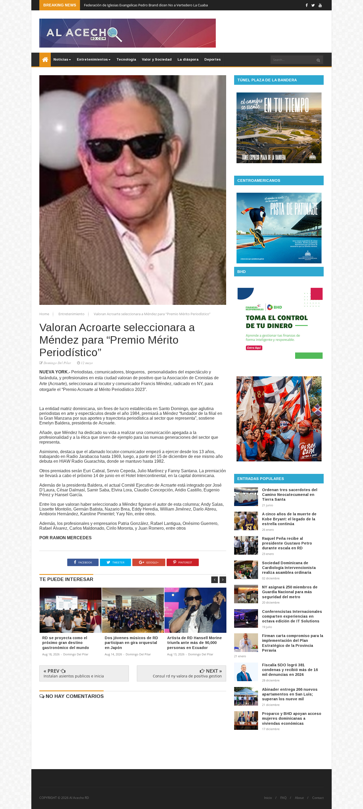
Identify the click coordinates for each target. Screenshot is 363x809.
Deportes (212, 59)
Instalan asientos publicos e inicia (74, 676)
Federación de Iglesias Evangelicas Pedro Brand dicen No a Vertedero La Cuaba (146, 5)
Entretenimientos (92, 59)
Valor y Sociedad (157, 59)
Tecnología (126, 59)
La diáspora (188, 59)
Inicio (268, 798)
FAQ (283, 798)
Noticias (60, 59)
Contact (318, 798)
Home (44, 313)
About (299, 798)
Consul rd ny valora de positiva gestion (187, 676)
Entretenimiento (71, 313)
